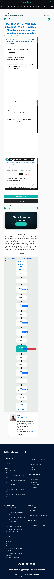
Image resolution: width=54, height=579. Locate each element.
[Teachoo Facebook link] (19, 564)
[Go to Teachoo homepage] (26, 2)
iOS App (8, 463)
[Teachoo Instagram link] (23, 564)
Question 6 (20, 314)
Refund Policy (41, 569)
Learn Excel (32, 510)
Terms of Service (25, 569)
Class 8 (29, 6)
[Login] (50, 2)
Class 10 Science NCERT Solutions (14, 557)
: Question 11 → (21, 196)
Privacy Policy (33, 569)
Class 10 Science (34, 479)
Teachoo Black (30, 431)
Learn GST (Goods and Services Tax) (38, 515)
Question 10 (22, 349)
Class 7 (34, 6)
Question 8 (22, 332)
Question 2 (20, 281)
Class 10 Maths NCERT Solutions (14, 526)
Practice (46, 6)
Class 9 (23, 6)
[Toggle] (3, 2)
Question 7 (22, 323)
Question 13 (22, 373)
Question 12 (21, 364)
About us (11, 569)
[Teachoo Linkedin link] (34, 564)
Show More (21, 253)
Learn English (33, 507)
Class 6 (40, 6)
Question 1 (20, 273)
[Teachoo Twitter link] (27, 564)
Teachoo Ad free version (35, 461)
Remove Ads (21, 201)
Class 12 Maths (33, 487)
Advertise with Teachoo (27, 570)
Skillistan (32, 467)
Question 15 (22, 389)
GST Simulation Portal (35, 469)
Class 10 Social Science (35, 484)
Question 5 (22, 306)
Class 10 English (33, 482)
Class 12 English (33, 490)
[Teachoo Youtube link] (31, 564)
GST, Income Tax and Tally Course (38, 459)
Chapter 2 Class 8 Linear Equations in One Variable (15, 11)
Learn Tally (32, 513)
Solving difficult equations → (21, 407)
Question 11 (21, 357)
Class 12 (3, 6)
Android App (9, 460)
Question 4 (20, 297)
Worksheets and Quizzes (35, 464)
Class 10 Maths (33, 477)
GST (51, 6)
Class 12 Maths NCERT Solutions (14, 531)
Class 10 (16, 6)
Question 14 (21, 381)
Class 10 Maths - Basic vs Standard (38, 525)
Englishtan (32, 522)
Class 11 (10, 6)
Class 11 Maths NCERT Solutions (14, 529)
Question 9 (20, 340)
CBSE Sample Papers (35, 528)
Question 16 (21, 397)
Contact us (17, 569)
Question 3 (22, 289)
